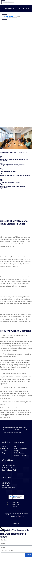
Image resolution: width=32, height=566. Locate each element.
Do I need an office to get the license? (14, 373)
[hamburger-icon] (28, 17)
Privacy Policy (15, 504)
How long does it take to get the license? (15, 387)
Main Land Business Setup (20, 449)
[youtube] (9, 437)
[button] (16, 324)
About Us (5, 448)
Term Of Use (15, 502)
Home (4, 446)
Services (4, 450)
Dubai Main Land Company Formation (20, 454)
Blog (3, 453)
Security (14, 507)
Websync (21, 516)
